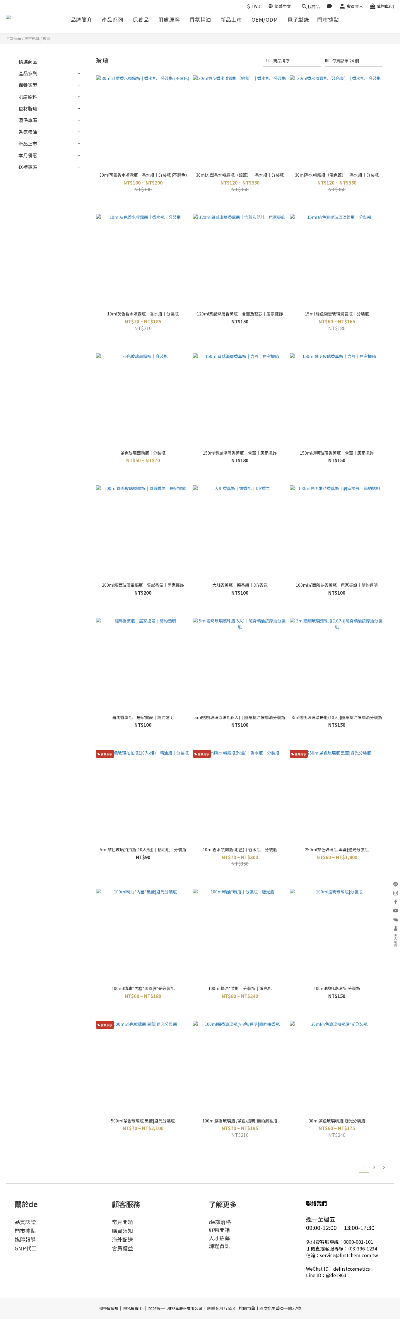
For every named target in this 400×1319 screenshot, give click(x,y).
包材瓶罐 (32, 38)
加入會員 (396, 941)
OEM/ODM (265, 19)
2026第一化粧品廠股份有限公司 (175, 1308)
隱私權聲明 (132, 1308)
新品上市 (231, 19)
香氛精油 (200, 19)
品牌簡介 (81, 19)
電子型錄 (298, 19)
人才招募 (219, 1238)
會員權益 (122, 1248)
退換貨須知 (108, 1308)
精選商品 (27, 61)
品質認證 (25, 1222)
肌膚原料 (169, 19)
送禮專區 (27, 166)
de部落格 (220, 1222)
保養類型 (27, 84)
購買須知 (122, 1230)
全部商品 (13, 38)
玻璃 (46, 38)
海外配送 (122, 1239)
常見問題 (122, 1222)
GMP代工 (26, 1248)
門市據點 (328, 19)
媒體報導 (25, 1239)
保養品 (141, 19)
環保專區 (27, 120)
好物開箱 (219, 1229)
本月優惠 (27, 155)
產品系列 (112, 19)
